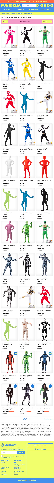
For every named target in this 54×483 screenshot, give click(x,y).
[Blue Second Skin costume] (27, 102)
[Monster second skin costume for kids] (9, 264)
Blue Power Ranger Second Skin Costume (9, 83)
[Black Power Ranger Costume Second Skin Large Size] (44, 134)
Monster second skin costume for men (42, 278)
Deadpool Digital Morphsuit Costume (9, 376)
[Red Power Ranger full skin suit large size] (44, 297)
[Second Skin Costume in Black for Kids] (9, 134)
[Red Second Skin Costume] (27, 167)
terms (4, 457)
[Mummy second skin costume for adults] (27, 329)
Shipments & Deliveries (4, 470)
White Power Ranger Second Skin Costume (42, 116)
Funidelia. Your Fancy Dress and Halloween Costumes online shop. (11, 5)
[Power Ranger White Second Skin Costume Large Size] (27, 297)
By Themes (7, 9)
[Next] (30, 419)
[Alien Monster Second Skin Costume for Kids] (27, 362)
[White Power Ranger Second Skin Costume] (44, 102)
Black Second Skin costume (44, 83)
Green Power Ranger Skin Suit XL (43, 246)
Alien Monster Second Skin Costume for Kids (26, 376)
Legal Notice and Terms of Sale (18, 466)
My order (3, 465)
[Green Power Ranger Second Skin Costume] (44, 37)
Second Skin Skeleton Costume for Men (8, 311)
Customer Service (41, 445)
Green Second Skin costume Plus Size (7, 343)
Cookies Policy (17, 470)
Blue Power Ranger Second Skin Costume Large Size (27, 148)
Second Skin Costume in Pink (9, 246)
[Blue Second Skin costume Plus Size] (27, 199)
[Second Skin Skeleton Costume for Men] (9, 297)
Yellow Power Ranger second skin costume (25, 83)
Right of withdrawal (19, 471)
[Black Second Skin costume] (44, 69)
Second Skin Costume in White (9, 181)
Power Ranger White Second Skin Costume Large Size (25, 311)
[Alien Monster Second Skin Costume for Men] (27, 232)
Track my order (41, 449)
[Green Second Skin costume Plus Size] (9, 329)
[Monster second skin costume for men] (44, 264)
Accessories (33, 9)
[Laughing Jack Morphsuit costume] (27, 394)
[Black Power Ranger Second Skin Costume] (27, 37)
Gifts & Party (46, 9)
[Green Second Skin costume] (9, 199)
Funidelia (3, 13)
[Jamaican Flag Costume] (44, 394)
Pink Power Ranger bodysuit (7, 51)
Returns (3, 473)
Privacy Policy (17, 468)
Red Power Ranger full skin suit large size (44, 311)
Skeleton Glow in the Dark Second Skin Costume (43, 343)
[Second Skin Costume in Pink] (9, 232)
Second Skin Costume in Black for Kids (9, 148)
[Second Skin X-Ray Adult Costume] (44, 362)
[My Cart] (51, 5)
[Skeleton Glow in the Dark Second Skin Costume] (44, 329)
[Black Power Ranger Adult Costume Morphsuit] (9, 394)
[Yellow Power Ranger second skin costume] (27, 69)
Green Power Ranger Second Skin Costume (42, 51)
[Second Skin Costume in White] (9, 167)
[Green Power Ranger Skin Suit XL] (44, 232)
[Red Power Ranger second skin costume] (9, 102)
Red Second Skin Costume (26, 180)
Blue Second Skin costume (26, 115)
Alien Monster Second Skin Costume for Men (26, 246)
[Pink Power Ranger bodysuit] (9, 37)
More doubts (4, 474)
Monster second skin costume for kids (8, 278)
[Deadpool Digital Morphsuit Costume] (9, 362)
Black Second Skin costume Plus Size (44, 213)
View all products (48, 419)
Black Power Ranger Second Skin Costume (25, 51)
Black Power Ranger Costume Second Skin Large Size (42, 148)
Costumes (20, 9)
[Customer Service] (45, 5)
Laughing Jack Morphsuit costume (26, 408)
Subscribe (21, 452)
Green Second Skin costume (7, 213)
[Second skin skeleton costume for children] (27, 264)
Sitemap (16, 473)
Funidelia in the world (19, 464)
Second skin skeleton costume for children (25, 278)
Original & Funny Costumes (16, 13)
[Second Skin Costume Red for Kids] (44, 167)
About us (16, 474)
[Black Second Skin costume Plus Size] (44, 199)
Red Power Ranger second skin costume (9, 116)
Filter (6, 21)
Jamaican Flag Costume (43, 408)
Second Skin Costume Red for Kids (44, 181)
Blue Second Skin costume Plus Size (26, 213)
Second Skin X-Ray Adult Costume (43, 376)
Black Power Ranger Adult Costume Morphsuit (9, 408)
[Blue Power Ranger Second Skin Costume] (9, 69)
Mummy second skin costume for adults (25, 343)
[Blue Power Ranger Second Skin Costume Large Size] (27, 134)
